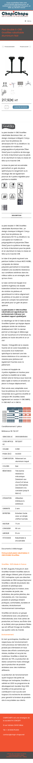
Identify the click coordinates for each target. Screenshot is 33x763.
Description (16, 215)
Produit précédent (9, 46)
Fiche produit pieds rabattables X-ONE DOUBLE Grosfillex (16, 554)
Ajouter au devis (20, 107)
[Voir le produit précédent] (3, 46)
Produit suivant (24, 46)
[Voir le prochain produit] (30, 46)
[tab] (16, 215)
